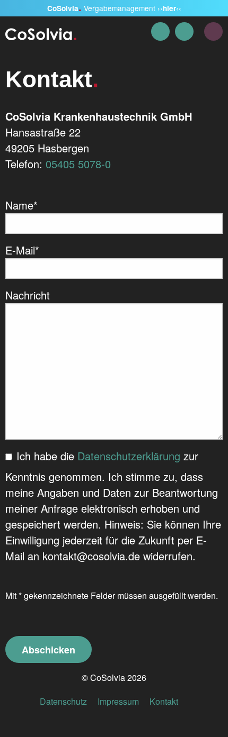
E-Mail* (22, 250)
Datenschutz (63, 701)
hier (169, 8)
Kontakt (164, 701)
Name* (21, 205)
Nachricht (27, 295)
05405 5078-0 (78, 163)
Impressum (118, 701)
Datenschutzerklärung (128, 455)
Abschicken (48, 650)
